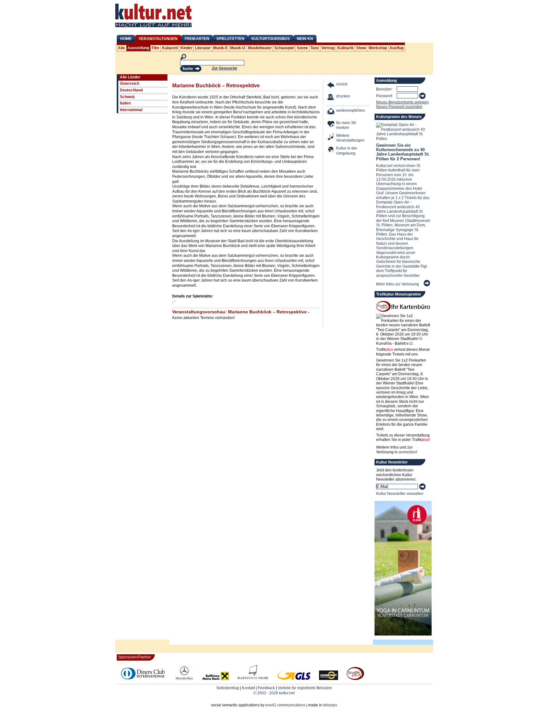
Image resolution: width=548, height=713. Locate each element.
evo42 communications (285, 705)
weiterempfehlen (350, 110)
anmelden (407, 452)
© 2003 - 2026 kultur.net (274, 693)
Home (126, 39)
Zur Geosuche (224, 68)
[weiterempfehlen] (331, 112)
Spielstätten (230, 39)
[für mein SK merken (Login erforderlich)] (331, 124)
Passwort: (384, 96)
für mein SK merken (346, 125)
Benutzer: (384, 89)
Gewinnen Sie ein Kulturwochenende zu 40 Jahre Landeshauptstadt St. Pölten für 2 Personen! (403, 152)
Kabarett (170, 48)
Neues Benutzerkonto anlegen (402, 102)
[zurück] (331, 85)
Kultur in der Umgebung (346, 151)
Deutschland (131, 90)
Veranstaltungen (158, 39)
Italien (125, 103)
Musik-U (237, 48)
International (131, 110)
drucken (343, 96)
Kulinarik (345, 48)
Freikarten (197, 39)
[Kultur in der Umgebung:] (331, 150)
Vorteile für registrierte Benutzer (305, 688)
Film (155, 48)
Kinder (186, 48)
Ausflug (396, 48)
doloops (330, 705)
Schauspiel (284, 48)
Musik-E (220, 48)
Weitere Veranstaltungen (350, 138)
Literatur (203, 48)
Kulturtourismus (270, 39)
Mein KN (305, 39)
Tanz (314, 48)
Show (361, 48)
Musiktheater (260, 48)
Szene (302, 48)
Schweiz (127, 97)
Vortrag (328, 48)
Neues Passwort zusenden (399, 106)
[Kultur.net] (153, 28)
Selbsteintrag (227, 688)
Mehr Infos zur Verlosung (397, 284)
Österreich (129, 83)
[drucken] (331, 97)
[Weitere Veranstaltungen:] (331, 137)
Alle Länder (130, 77)
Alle (121, 48)
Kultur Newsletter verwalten (399, 493)
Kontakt (248, 688)
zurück (342, 84)
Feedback (266, 688)
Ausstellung (138, 48)
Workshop (378, 48)
